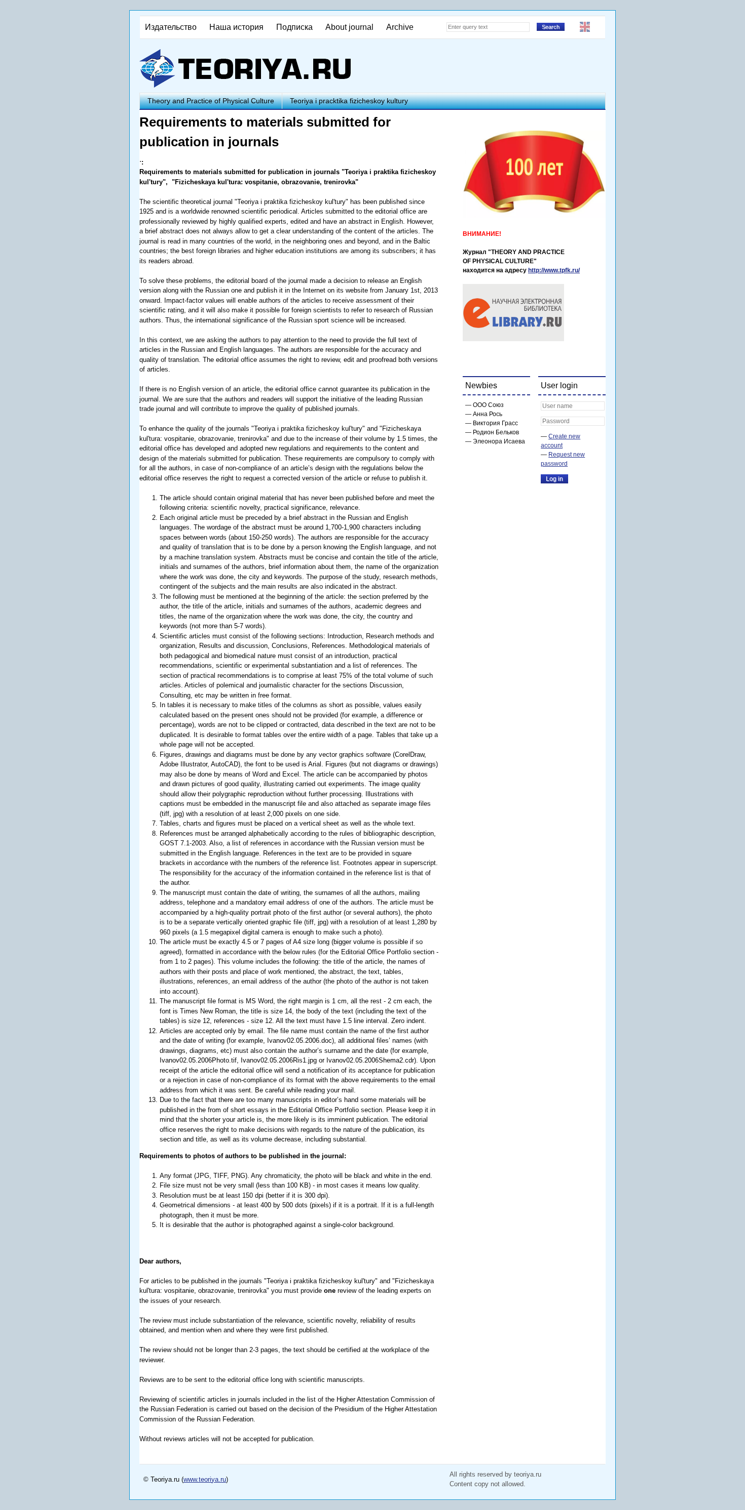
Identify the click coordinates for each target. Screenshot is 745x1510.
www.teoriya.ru (204, 1479)
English (585, 27)
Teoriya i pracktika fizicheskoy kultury (349, 101)
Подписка (294, 27)
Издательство (171, 27)
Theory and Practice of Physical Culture (210, 101)
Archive (400, 27)
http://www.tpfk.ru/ (554, 270)
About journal (349, 27)
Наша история (236, 27)
